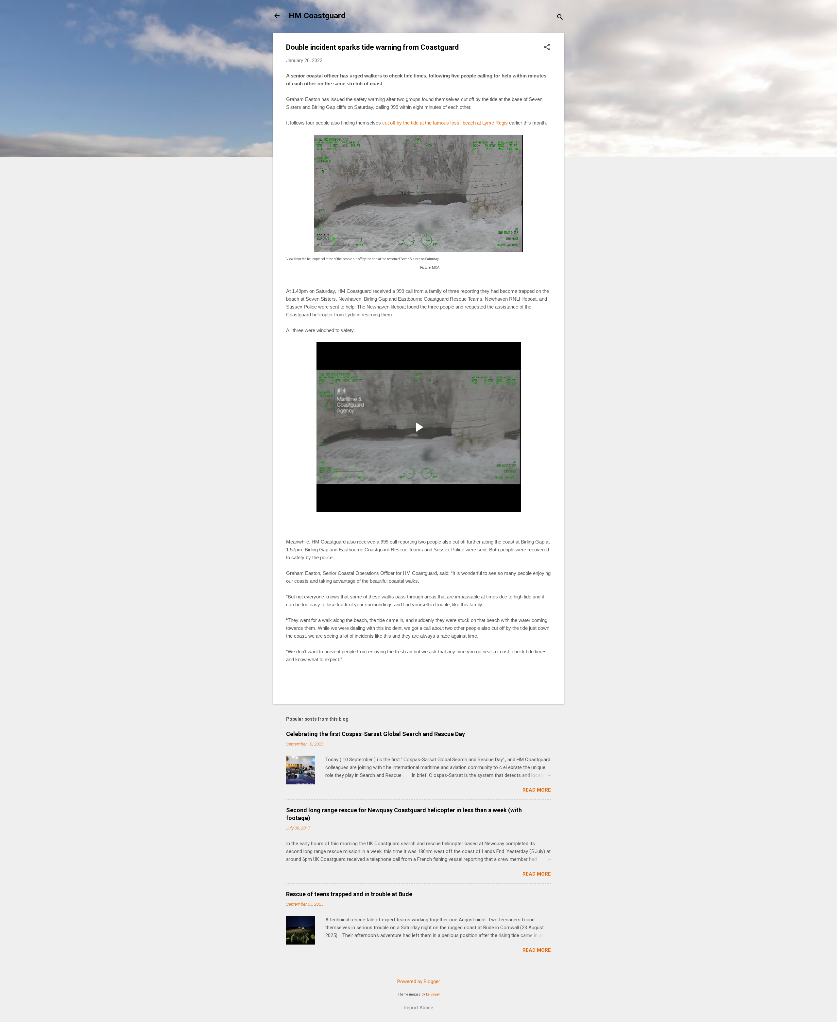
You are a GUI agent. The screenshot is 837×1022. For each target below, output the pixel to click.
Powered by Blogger (418, 981)
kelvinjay (433, 994)
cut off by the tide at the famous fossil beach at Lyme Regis (445, 123)
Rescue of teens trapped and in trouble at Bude (349, 894)
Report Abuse (418, 1008)
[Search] (560, 18)
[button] (547, 47)
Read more (536, 790)
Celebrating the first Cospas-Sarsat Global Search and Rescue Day (375, 733)
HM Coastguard (317, 15)
